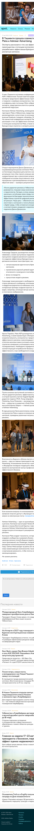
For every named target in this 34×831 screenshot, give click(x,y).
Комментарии (16, 565)
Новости (13, 29)
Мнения (27, 29)
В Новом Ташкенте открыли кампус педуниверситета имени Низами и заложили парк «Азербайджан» (17, 694)
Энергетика (14, 628)
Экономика (14, 690)
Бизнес (14, 609)
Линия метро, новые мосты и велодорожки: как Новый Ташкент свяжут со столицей (18, 674)
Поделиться (29, 565)
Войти (6, 595)
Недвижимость (15, 669)
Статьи (20, 29)
